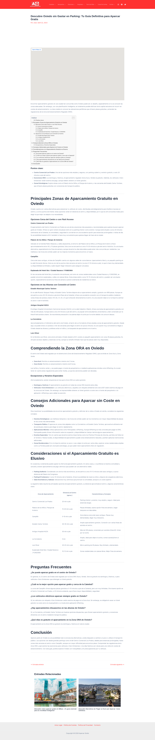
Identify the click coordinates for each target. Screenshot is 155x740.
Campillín (40, 130)
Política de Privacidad (85, 725)
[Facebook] (121, 4)
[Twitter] (125, 4)
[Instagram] (118, 4)
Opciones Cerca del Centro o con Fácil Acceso (48, 124)
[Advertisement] (77, 37)
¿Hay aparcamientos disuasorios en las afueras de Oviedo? (53, 159)
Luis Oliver (41, 141)
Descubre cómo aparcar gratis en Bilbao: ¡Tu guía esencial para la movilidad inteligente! (55, 709)
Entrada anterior (37, 664)
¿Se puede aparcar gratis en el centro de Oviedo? (50, 153)
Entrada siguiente (117, 664)
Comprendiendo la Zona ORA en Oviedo (45, 143)
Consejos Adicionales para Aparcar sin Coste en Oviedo (50, 147)
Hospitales (80, 4)
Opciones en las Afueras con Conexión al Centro (49, 133)
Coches (111, 4)
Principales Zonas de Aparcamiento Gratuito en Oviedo (50, 122)
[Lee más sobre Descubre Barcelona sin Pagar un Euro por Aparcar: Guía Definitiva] (100, 692)
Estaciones (71, 4)
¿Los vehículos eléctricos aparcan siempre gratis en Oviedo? (53, 157)
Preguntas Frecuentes (40, 151)
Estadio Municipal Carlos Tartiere (46, 135)
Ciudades (51, 4)
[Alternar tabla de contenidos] (72, 117)
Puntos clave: (40, 120)
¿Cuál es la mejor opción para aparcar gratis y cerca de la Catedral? (55, 155)
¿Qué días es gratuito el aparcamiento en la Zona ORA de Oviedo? (54, 161)
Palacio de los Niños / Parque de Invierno (48, 128)
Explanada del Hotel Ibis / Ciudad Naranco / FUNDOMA (51, 131)
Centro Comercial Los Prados (45, 126)
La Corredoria (41, 139)
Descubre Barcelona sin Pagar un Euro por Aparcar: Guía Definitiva (99, 709)
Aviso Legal (58, 725)
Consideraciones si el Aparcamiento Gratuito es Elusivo (50, 149)
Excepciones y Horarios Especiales (46, 145)
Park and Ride (90, 4)
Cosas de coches (102, 4)
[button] (54, 4)
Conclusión (36, 163)
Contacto (97, 725)
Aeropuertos (61, 4)
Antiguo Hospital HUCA (44, 137)
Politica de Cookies (70, 725)
